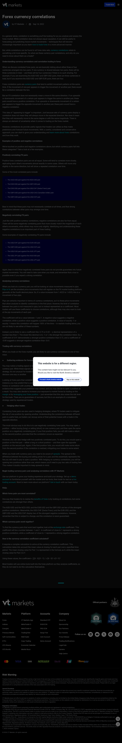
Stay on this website (73, 380)
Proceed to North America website (50, 379)
